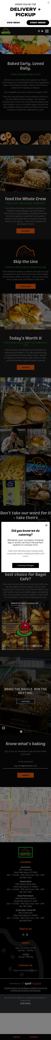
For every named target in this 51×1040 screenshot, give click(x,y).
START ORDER (38, 22)
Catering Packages (25, 565)
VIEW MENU (13, 22)
